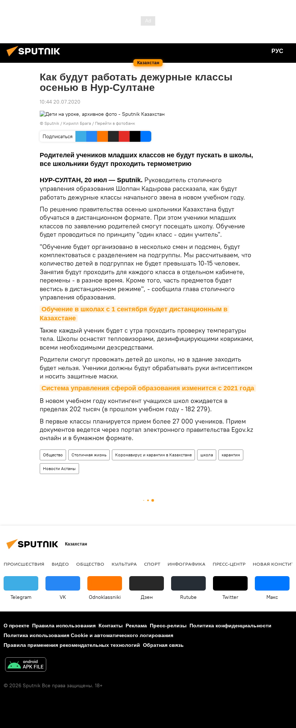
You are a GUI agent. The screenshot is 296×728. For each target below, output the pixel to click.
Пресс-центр (229, 564)
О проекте (16, 625)
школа (206, 454)
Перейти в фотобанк (115, 123)
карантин (231, 454)
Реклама (136, 625)
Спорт (152, 564)
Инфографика (186, 564)
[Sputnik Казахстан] (35, 57)
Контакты (111, 625)
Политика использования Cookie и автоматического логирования (88, 635)
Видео (60, 564)
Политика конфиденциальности (230, 625)
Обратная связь (163, 645)
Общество (53, 454)
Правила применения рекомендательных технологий (72, 645)
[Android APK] (25, 665)
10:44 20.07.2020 (60, 101)
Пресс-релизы (168, 625)
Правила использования (64, 625)
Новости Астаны (59, 468)
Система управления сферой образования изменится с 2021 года (148, 388)
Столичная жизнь (88, 454)
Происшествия (24, 564)
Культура (124, 564)
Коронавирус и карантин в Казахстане (153, 454)
